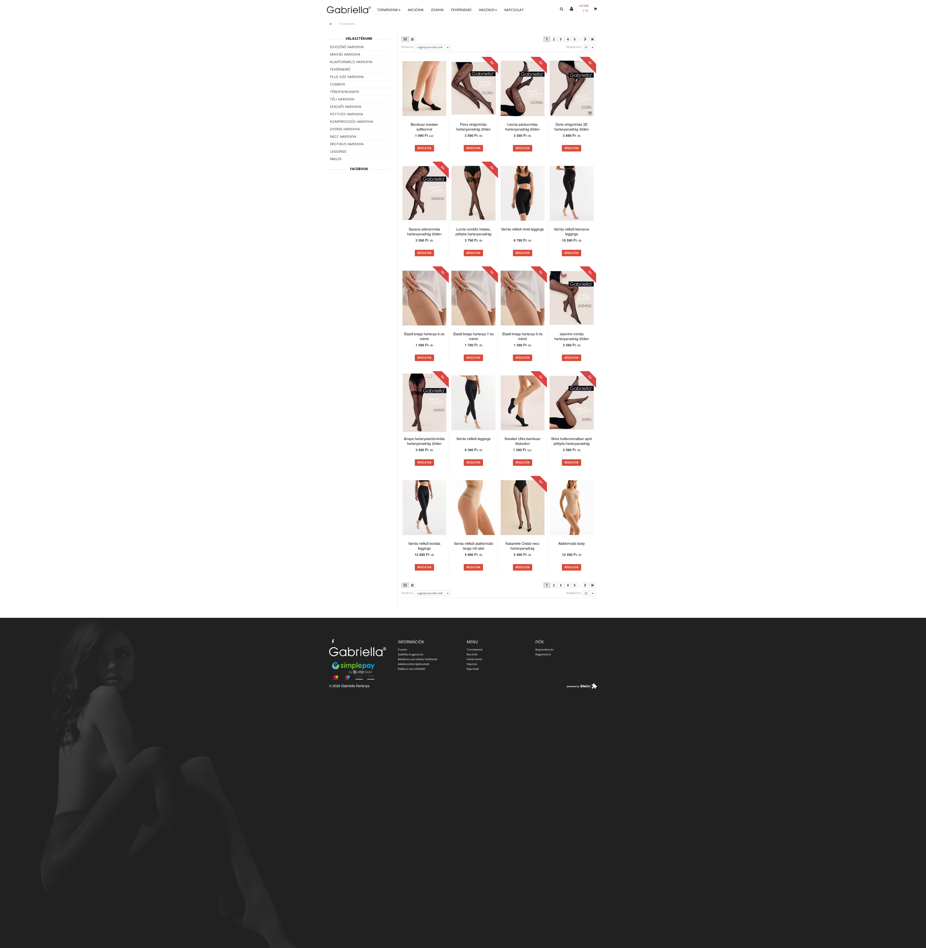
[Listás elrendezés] (412, 39)
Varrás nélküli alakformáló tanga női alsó (473, 546)
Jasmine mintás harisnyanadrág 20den (571, 336)
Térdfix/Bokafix (344, 91)
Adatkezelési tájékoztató (413, 664)
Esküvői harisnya (345, 106)
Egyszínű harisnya (347, 47)
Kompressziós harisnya (351, 121)
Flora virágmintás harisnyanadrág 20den (473, 127)
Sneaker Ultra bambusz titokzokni (522, 441)
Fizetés (402, 649)
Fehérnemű (461, 9)
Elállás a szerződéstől (411, 669)
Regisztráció (543, 654)
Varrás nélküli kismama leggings (571, 231)
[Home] (348, 9)
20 (586, 47)
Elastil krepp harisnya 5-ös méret (522, 336)
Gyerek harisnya (345, 129)
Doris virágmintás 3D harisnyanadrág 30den (571, 127)
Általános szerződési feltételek (417, 659)
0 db (585, 10)
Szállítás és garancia (410, 654)
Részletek (424, 148)
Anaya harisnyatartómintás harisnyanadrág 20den (424, 441)
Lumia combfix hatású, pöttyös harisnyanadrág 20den (473, 234)
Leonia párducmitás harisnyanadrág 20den (522, 127)
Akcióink (416, 9)
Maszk (335, 159)
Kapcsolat (514, 9)
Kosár (584, 5)
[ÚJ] (473, 89)
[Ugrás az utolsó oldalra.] (592, 39)
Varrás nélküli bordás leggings (424, 546)
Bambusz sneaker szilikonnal (424, 127)
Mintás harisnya (345, 54)
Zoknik (437, 9)
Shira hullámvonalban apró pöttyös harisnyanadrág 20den (571, 443)
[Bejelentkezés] (571, 8)
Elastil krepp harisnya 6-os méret (424, 336)
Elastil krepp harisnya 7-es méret (473, 336)
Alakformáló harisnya (351, 61)
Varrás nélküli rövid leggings (522, 229)
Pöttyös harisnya (346, 114)
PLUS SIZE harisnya (347, 76)
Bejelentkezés (544, 649)
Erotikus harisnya (347, 144)
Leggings (338, 151)
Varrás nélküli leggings (473, 438)
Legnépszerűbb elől (430, 47)
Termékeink (387, 9)
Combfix (337, 84)
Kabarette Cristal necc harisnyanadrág (522, 546)
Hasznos (487, 9)
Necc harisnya (343, 136)
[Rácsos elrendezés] (405, 39)
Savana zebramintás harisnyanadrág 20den (424, 231)
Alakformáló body (571, 543)
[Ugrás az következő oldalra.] (585, 39)
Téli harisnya (342, 99)
